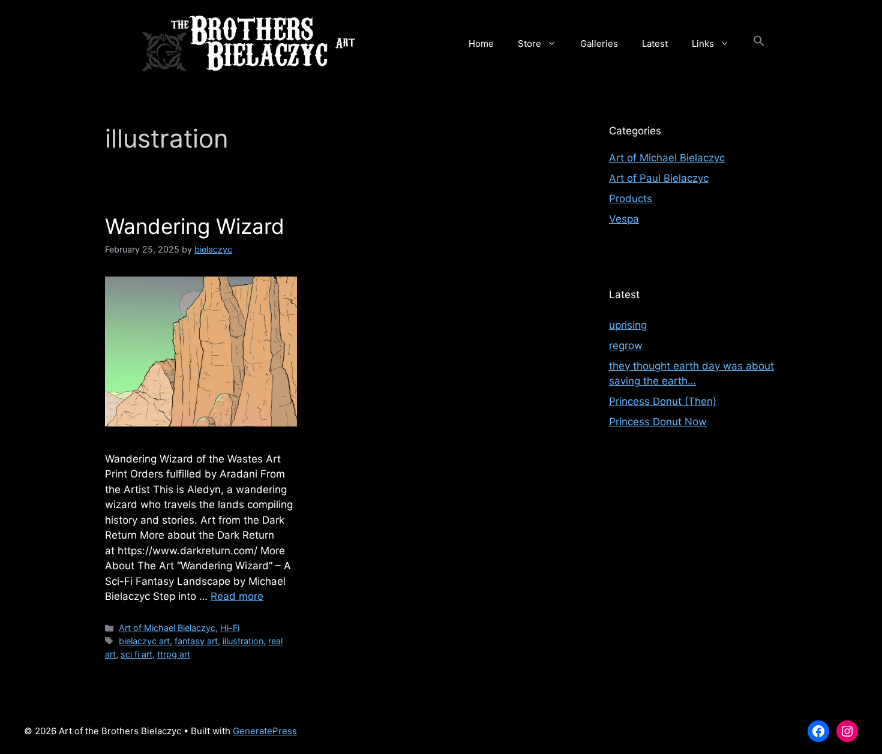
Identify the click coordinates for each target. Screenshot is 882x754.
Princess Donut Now (658, 422)
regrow (626, 346)
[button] (759, 44)
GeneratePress (265, 731)
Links (703, 43)
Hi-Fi (229, 628)
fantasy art (196, 641)
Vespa (624, 219)
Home (481, 43)
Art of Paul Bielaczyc (659, 178)
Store (529, 43)
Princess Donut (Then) (662, 401)
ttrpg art (173, 654)
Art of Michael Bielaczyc (167, 628)
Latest (655, 43)
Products (630, 199)
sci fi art (136, 654)
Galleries (599, 43)
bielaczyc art (144, 641)
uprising (628, 325)
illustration (243, 641)
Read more (237, 596)
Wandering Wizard (194, 226)
